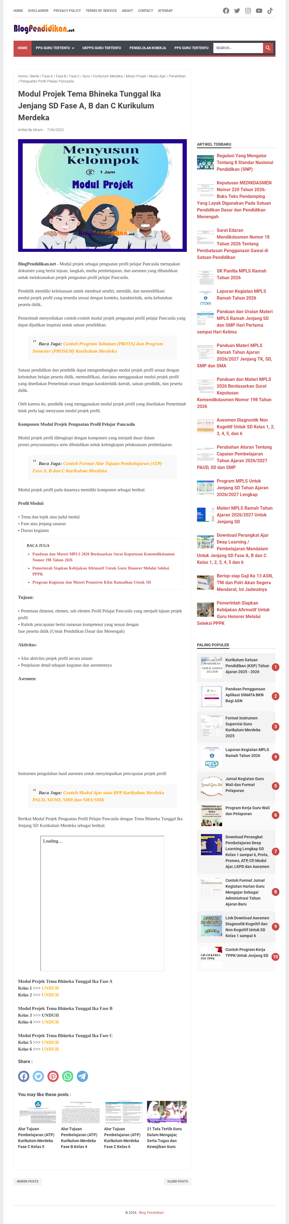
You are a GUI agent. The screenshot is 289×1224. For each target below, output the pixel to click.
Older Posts (177, 1181)
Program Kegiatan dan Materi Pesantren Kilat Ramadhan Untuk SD (91, 582)
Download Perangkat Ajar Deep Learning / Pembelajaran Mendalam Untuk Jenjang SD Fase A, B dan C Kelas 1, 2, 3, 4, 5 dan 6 (233, 549)
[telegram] (82, 1076)
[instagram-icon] (248, 10)
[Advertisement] (102, 726)
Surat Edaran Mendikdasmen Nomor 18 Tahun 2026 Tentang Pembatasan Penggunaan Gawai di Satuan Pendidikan (233, 244)
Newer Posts (27, 1181)
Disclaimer (38, 11)
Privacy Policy (67, 11)
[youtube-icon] (259, 10)
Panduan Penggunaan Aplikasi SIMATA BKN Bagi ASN (245, 695)
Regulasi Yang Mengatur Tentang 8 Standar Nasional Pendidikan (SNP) (245, 162)
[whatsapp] (67, 1076)
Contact (145, 11)
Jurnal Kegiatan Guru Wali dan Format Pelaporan (244, 784)
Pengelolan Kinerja (148, 48)
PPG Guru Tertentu (53, 48)
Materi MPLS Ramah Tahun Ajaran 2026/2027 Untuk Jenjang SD (245, 514)
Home (18, 11)
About (127, 11)
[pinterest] (53, 1076)
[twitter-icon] (237, 10)
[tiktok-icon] (270, 10)
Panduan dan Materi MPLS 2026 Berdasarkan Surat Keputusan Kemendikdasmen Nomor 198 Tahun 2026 (234, 393)
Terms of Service (101, 11)
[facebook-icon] (226, 10)
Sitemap (165, 11)
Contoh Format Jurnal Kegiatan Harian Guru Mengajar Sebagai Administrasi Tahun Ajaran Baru (245, 892)
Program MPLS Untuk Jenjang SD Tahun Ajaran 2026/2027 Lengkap (242, 487)
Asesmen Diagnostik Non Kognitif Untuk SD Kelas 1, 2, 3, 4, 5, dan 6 (246, 426)
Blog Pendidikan (151, 1213)
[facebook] (23, 1076)
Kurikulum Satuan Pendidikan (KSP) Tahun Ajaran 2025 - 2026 (247, 666)
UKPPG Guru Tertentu (101, 48)
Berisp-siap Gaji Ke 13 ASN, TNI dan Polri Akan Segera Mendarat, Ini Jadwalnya (245, 582)
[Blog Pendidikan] (44, 29)
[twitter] (38, 1076)
